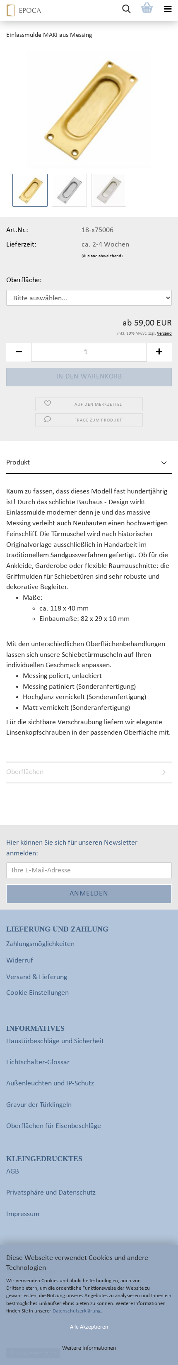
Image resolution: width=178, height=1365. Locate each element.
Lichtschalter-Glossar (38, 1062)
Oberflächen (24, 772)
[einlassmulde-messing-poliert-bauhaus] (89, 109)
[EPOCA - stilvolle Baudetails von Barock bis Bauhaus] (20, 10)
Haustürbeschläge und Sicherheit (55, 1041)
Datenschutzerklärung (77, 1311)
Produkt (18, 463)
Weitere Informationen (89, 1348)
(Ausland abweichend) (102, 256)
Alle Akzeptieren (89, 1327)
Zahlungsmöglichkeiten (40, 944)
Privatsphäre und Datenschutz (51, 1193)
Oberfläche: (24, 280)
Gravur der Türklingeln (39, 1105)
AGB (12, 1172)
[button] (18, 352)
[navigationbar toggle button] (167, 10)
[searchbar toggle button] (126, 10)
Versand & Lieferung (36, 977)
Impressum (22, 1214)
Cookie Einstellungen (37, 993)
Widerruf (19, 961)
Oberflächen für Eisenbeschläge (53, 1126)
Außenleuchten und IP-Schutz (50, 1083)
